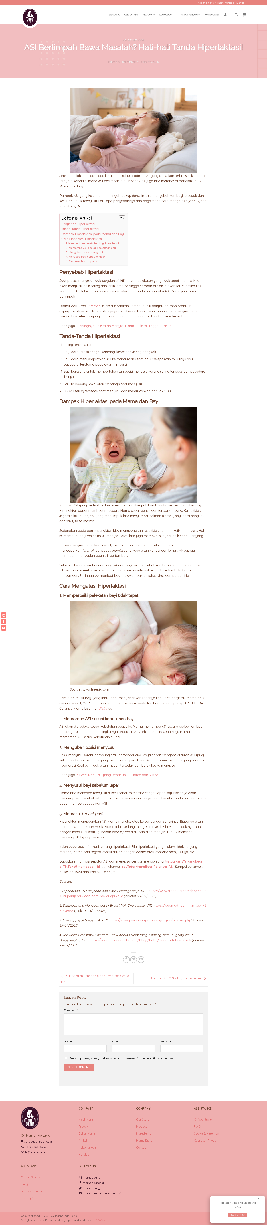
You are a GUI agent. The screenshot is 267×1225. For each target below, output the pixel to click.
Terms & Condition (33, 1191)
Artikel (83, 1140)
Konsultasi (212, 14)
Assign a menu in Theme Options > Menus (221, 2)
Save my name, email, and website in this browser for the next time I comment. (122, 1058)
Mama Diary (144, 1140)
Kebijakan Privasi (205, 1140)
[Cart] (244, 15)
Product (141, 1126)
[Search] (236, 14)
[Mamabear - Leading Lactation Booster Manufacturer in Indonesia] (39, 17)
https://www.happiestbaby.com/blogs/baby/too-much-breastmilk (140, 940)
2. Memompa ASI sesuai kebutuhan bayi (91, 248)
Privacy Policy (30, 1198)
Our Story (142, 1119)
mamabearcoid (93, 1183)
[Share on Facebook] (126, 959)
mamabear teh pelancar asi (102, 1193)
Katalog (84, 1154)
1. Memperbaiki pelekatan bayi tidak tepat (92, 243)
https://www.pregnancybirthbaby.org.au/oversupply (150, 920)
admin (155, 61)
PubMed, (94, 306)
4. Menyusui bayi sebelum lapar (85, 256)
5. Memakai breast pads (81, 261)
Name (69, 1041)
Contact (141, 1147)
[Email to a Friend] (141, 959)
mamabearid (91, 1177)
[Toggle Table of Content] (120, 218)
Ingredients (143, 1133)
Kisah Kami (86, 1119)
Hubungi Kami (189, 14)
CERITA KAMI (131, 14)
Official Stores (30, 1177)
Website (165, 1041)
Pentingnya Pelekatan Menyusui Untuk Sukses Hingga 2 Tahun (124, 326)
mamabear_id (92, 1188)
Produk (147, 14)
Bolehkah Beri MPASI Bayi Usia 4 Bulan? (176, 978)
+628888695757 (36, 1147)
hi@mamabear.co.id (38, 1152)
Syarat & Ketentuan (207, 1133)
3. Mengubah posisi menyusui (84, 252)
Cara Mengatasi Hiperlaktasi (81, 239)
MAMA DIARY (166, 14)
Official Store (203, 1119)
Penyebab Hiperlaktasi (78, 224)
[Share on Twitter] (133, 959)
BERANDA (114, 14)
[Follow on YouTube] (248, 4)
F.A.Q (197, 1126)
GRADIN (100, 1220)
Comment (71, 1010)
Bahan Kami (87, 1133)
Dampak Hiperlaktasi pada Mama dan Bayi (92, 234)
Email (116, 1041)
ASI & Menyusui (133, 39)
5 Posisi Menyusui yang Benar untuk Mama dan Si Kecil (117, 775)
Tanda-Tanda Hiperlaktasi (80, 229)
